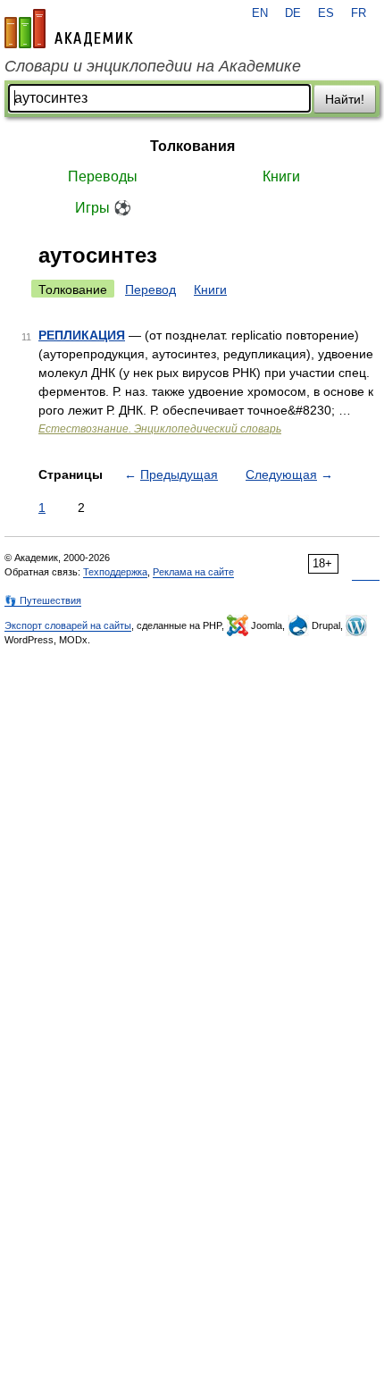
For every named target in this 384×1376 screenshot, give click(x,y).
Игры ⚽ (103, 207)
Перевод (150, 289)
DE (293, 13)
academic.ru (68, 28)
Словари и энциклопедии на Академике (152, 66)
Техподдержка (115, 571)
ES (326, 13)
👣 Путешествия (42, 600)
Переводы (103, 176)
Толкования (192, 146)
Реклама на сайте (193, 571)
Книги (281, 176)
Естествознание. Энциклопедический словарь (159, 429)
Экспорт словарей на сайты (67, 625)
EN (260, 13)
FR (358, 13)
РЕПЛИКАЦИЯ (81, 335)
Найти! (344, 99)
